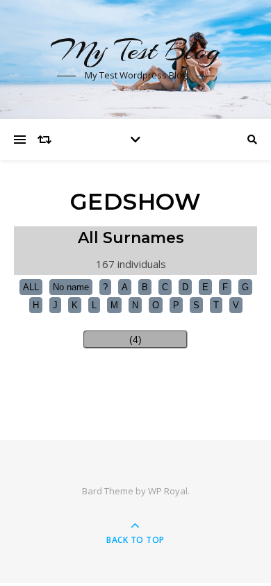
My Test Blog (135, 50)
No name (71, 287)
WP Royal (168, 491)
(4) (135, 339)
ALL (31, 287)
